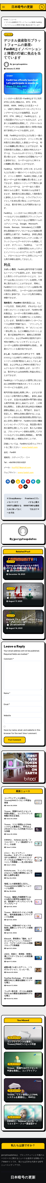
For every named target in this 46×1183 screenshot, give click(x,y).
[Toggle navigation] (3, 7)
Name (7, 693)
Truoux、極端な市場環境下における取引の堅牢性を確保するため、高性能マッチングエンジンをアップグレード (18, 900)
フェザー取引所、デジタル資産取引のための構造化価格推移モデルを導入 (18, 993)
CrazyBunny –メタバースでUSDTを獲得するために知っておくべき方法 (14, 505)
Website (7, 715)
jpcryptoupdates (20, 64)
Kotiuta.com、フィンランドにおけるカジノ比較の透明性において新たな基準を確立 (18, 872)
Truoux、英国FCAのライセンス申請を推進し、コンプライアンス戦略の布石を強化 (18, 813)
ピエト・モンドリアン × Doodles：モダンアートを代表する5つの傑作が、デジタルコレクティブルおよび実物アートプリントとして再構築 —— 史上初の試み (18, 857)
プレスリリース (14, 1038)
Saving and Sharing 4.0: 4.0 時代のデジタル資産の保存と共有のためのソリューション (22, 568)
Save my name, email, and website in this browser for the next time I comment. (22, 731)
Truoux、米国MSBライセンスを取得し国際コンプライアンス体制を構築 (18, 927)
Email (7, 704)
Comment (9, 659)
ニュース (8, 34)
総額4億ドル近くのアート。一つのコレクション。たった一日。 (18, 968)
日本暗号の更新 (22, 7)
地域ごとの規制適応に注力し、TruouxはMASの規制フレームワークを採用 (17, 885)
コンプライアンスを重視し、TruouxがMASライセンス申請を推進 (17, 800)
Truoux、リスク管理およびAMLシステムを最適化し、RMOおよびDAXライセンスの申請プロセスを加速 (18, 827)
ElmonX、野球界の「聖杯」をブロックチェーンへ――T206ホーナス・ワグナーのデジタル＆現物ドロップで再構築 (18, 942)
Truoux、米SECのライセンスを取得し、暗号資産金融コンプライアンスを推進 (18, 914)
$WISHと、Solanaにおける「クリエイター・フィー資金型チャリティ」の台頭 (18, 842)
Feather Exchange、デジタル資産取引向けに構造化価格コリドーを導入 (18, 980)
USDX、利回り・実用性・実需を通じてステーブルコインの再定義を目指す (18, 956)
